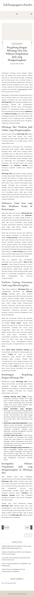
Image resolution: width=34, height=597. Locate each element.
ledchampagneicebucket (17, 5)
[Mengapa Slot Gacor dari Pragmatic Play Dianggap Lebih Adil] (5, 527)
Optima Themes (22, 594)
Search (28, 535)
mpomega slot (22, 89)
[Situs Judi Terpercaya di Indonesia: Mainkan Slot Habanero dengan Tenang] (28, 527)
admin (22, 63)
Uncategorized (17, 43)
